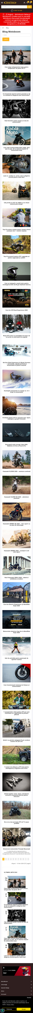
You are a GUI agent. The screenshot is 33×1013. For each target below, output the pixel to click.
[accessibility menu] (2, 1010)
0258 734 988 (18, 10)
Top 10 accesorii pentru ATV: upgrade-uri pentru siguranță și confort (17, 257)
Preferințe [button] (9, 1009)
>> (28, 859)
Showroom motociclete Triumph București (16, 849)
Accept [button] (24, 1009)
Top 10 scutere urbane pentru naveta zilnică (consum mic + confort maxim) (16, 230)
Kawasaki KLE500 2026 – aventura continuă (16, 471)
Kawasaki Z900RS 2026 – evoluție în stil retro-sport (16, 551)
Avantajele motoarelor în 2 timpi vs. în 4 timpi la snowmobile (16, 391)
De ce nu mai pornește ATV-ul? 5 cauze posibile (16, 822)
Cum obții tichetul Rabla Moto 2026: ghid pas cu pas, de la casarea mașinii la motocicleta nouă (17, 149)
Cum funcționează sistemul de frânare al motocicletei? (16, 685)
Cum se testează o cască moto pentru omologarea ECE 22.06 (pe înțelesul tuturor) (17, 284)
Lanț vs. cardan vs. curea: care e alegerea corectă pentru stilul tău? (16, 176)
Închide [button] (29, 997)
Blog (7, 28)
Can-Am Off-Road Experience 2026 (17, 310)
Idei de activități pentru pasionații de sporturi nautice (16, 658)
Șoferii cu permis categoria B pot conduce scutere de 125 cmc (16, 740)
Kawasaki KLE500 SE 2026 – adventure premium (16, 497)
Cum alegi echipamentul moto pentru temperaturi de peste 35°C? (16, 67)
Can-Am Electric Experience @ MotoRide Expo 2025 (16, 605)
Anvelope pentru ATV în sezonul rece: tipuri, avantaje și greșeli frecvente (16, 418)
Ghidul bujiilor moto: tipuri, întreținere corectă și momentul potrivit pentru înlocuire (16, 795)
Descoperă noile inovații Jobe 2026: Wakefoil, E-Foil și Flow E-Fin (16, 445)
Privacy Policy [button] (10, 1004)
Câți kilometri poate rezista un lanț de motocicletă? (16, 121)
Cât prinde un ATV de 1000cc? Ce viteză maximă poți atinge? (16, 203)
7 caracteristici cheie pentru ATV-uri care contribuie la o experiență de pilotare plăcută (16, 713)
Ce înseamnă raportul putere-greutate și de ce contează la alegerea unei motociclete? (16, 94)
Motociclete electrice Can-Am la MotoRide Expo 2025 (16, 632)
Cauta (6, 39)
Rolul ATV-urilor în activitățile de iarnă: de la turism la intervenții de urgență (16, 336)
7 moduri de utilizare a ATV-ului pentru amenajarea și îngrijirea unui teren (16, 767)
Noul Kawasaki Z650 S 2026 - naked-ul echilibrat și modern (16, 578)
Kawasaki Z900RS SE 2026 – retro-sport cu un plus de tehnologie (16, 524)
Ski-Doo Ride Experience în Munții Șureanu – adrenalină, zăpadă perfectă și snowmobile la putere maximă (16, 364)
